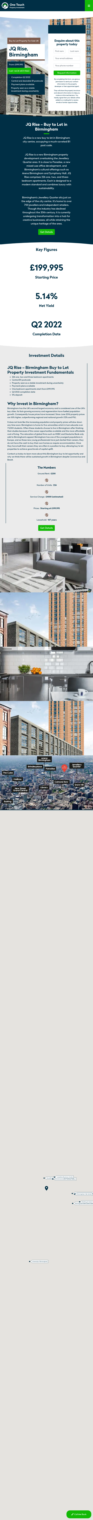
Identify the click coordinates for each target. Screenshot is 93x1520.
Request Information (66, 73)
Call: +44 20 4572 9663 (19, 71)
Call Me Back (80, 1514)
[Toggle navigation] (89, 5)
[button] (46, 232)
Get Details (46, 231)
